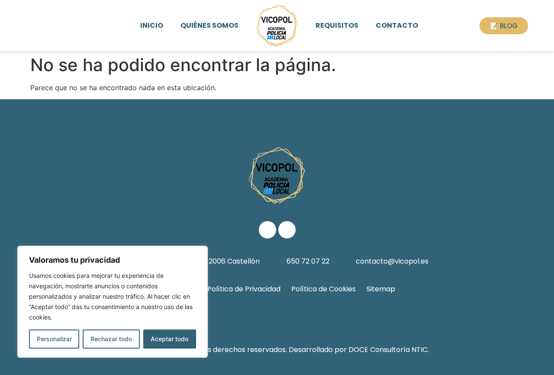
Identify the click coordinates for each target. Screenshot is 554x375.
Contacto (397, 25)
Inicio (151, 25)
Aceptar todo (169, 338)
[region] (112, 302)
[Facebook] (267, 229)
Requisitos (337, 25)
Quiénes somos (209, 25)
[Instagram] (287, 229)
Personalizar (54, 338)
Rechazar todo (111, 338)
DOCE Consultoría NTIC (388, 350)
